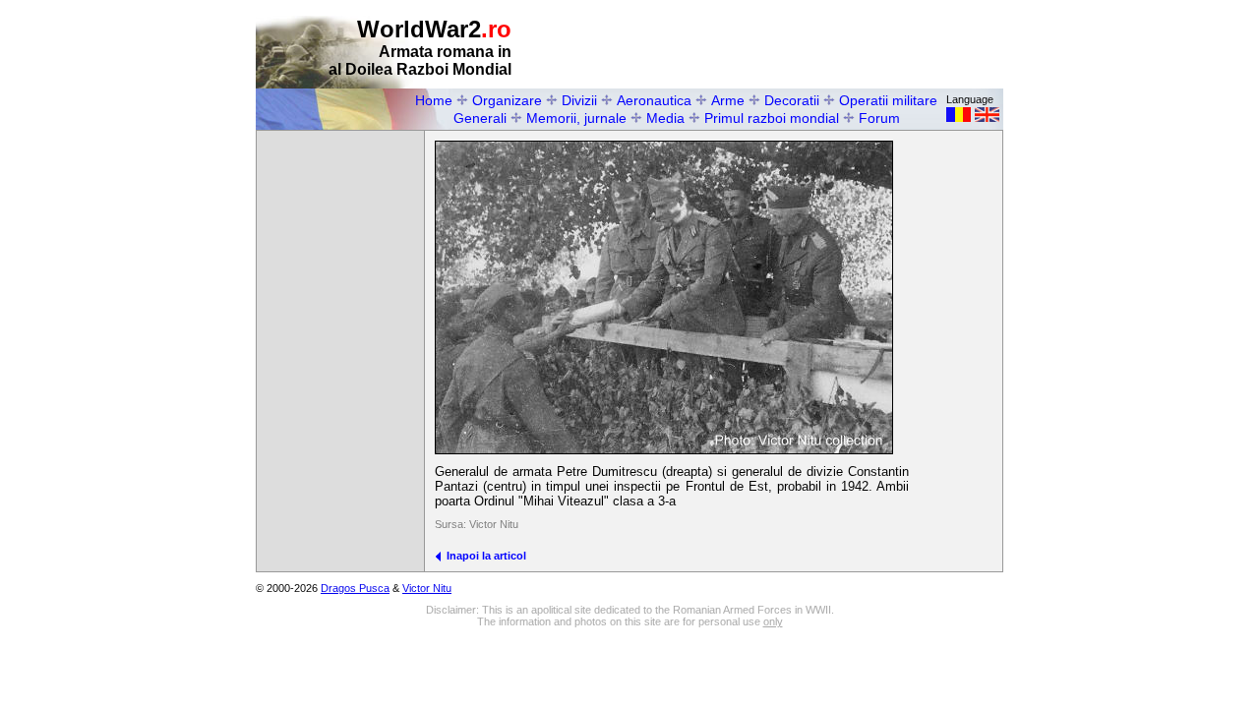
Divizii (579, 100)
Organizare (507, 100)
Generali (480, 118)
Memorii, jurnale (576, 118)
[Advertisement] (773, 45)
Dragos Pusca (355, 588)
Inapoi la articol (483, 555)
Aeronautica (654, 100)
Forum (879, 118)
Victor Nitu (426, 588)
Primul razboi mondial (771, 118)
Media (665, 118)
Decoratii (791, 100)
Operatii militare (888, 100)
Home (433, 100)
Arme (728, 100)
